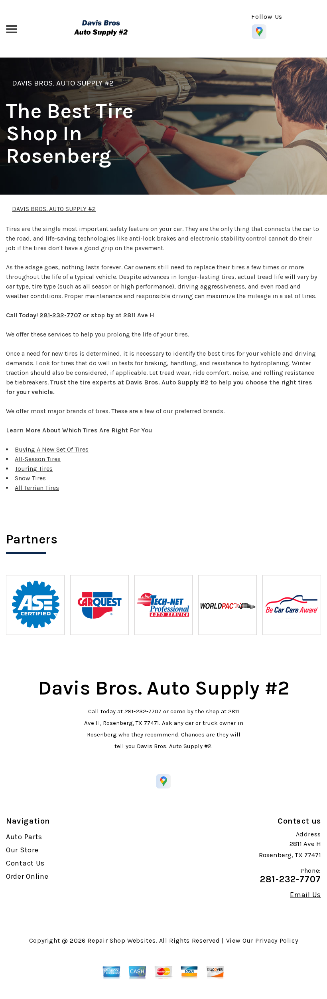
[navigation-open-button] (11, 28)
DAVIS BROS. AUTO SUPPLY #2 (63, 83)
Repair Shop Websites (121, 940)
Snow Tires (30, 478)
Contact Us (25, 863)
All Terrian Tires (37, 488)
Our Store (22, 850)
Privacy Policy (276, 940)
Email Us (305, 894)
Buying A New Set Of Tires (52, 449)
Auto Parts (24, 836)
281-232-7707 (60, 315)
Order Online (27, 876)
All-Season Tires (38, 459)
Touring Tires (34, 468)
